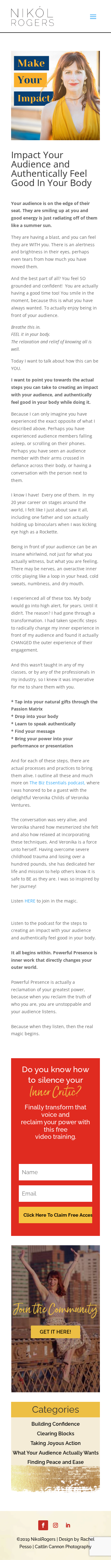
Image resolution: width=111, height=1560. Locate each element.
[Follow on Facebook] (43, 1525)
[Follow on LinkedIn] (68, 1525)
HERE (30, 901)
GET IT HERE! (55, 1332)
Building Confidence (55, 1424)
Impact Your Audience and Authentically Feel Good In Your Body (51, 168)
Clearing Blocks (55, 1434)
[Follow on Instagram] (55, 1525)
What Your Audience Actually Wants (56, 1453)
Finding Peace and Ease (55, 1462)
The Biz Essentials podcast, (57, 783)
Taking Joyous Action (56, 1443)
